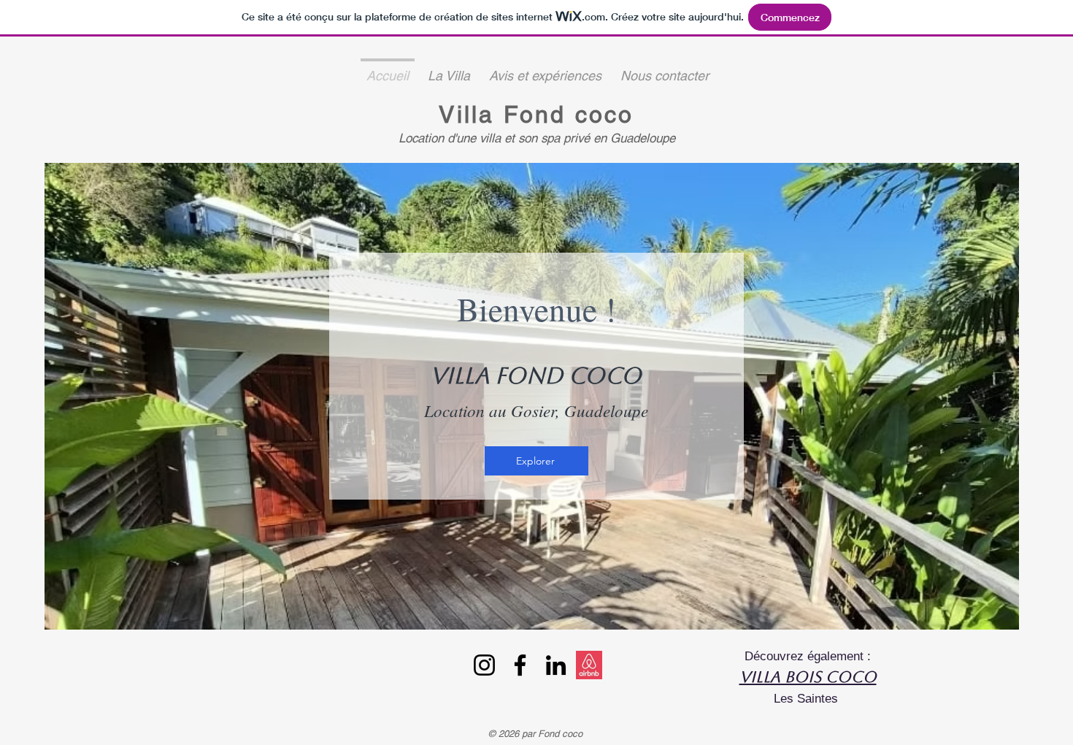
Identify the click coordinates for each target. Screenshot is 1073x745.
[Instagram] (484, 665)
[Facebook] (520, 665)
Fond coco (569, 114)
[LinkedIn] (556, 665)
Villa (471, 114)
